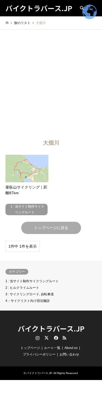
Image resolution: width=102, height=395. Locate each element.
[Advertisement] (51, 83)
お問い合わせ (69, 354)
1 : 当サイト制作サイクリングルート (32, 281)
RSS (64, 338)
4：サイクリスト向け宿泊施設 (27, 301)
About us (71, 348)
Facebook (55, 338)
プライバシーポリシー (39, 354)
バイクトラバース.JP (51, 328)
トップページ (30, 348)
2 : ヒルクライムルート (22, 288)
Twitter (46, 338)
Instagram (37, 338)
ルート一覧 (52, 348)
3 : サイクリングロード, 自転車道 (29, 294)
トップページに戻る (51, 228)
